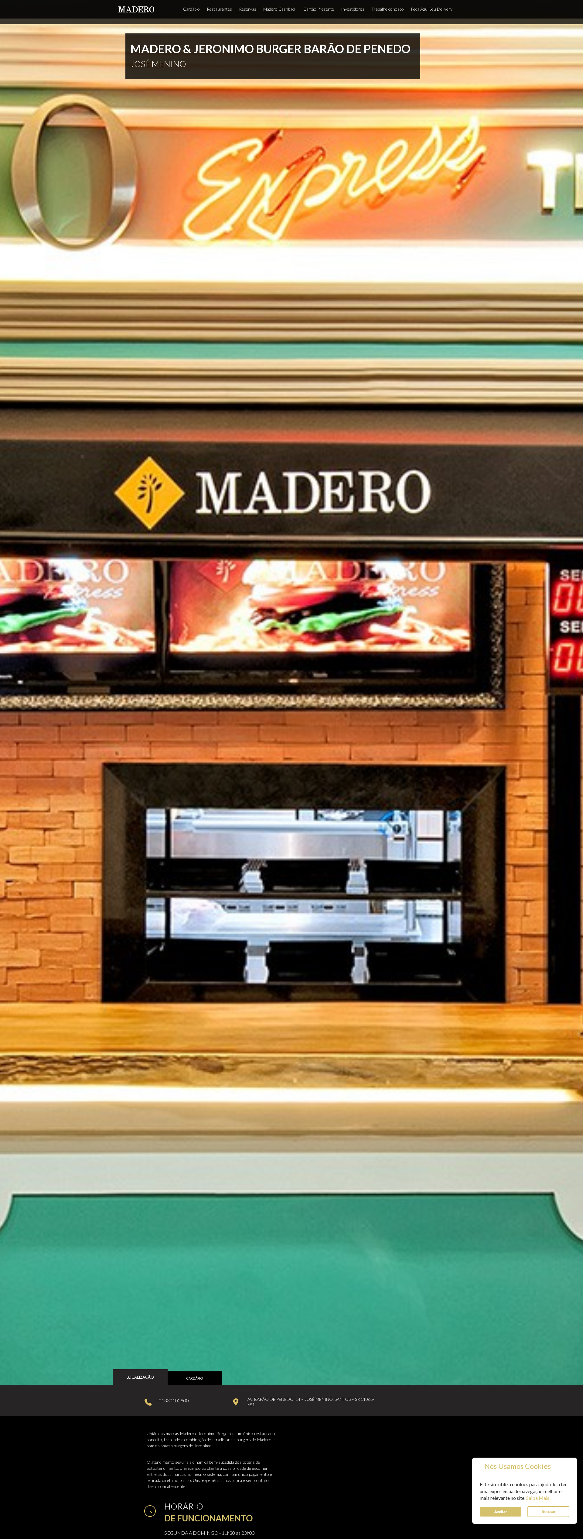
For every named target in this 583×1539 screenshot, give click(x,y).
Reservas (247, 9)
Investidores (352, 9)
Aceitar (500, 1511)
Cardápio (191, 9)
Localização (140, 1377)
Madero (136, 9)
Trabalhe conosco (387, 9)
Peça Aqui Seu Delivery (431, 9)
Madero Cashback (279, 9)
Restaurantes (219, 9)
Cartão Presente (318, 9)
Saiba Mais (537, 1498)
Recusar (548, 1511)
